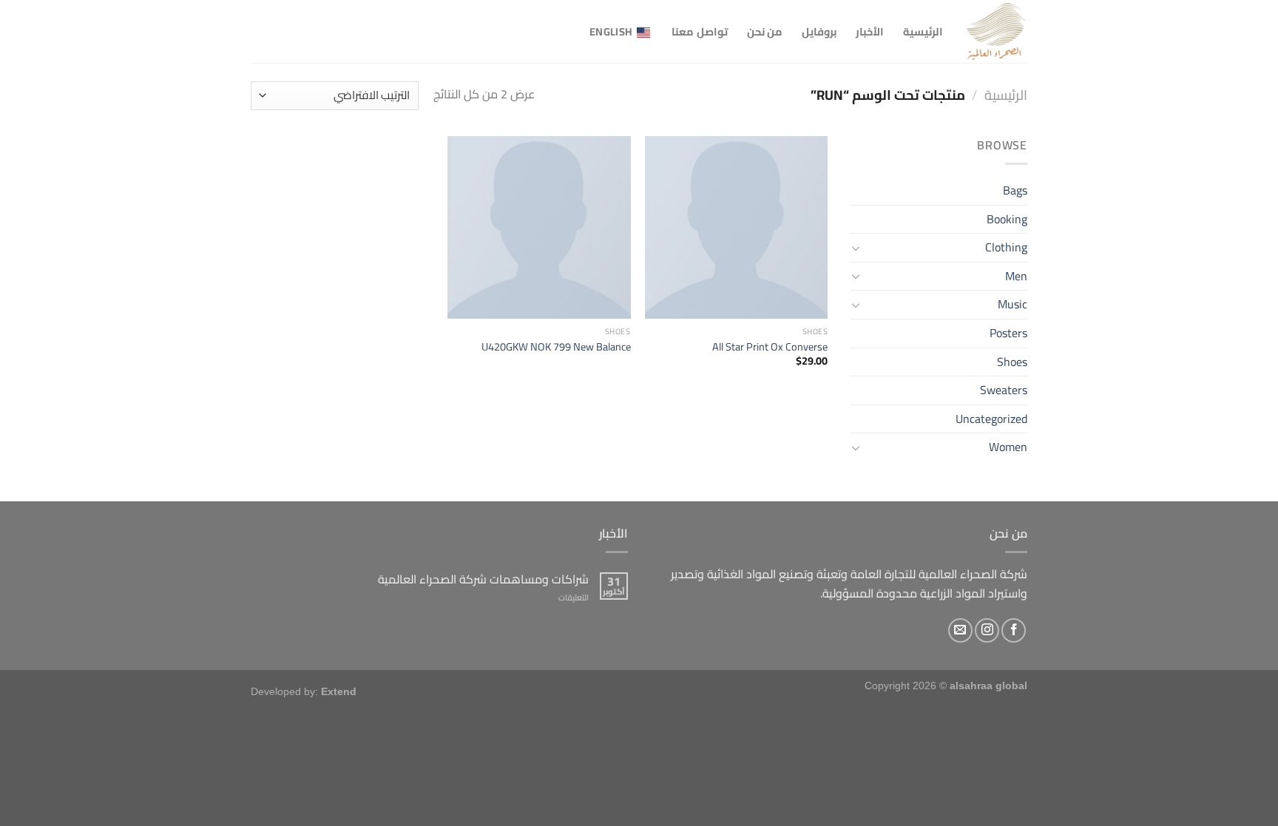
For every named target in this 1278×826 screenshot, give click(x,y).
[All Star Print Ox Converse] (736, 227)
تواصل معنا (699, 31)
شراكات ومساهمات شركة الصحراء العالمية (483, 579)
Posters (1008, 333)
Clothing (1006, 247)
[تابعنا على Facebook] (1013, 630)
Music (1012, 304)
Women (1008, 447)
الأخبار (870, 31)
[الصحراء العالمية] (996, 31)
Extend (338, 691)
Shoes (1012, 362)
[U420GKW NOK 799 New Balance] (538, 227)
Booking (1007, 219)
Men (1016, 276)
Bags (1015, 190)
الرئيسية (923, 31)
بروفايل (819, 31)
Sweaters (1003, 390)
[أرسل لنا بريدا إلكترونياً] (960, 630)
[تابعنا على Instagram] (987, 630)
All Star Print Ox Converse (770, 347)
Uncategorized (991, 418)
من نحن (764, 31)
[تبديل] (856, 248)
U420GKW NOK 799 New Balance (556, 347)
